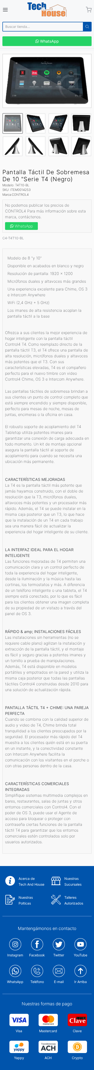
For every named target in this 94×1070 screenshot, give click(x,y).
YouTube (80, 955)
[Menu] (11, 10)
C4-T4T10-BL (13, 238)
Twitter (58, 955)
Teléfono (37, 982)
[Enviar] (87, 26)
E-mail (59, 982)
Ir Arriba (80, 982)
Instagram (15, 955)
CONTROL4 (20, 194)
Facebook (37, 955)
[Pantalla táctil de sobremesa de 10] (47, 81)
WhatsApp (49, 41)
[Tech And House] (47, 9)
